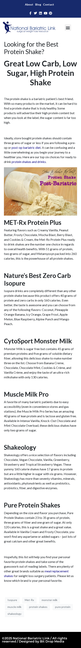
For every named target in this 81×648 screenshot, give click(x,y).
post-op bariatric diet (26, 147)
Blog (38, 4)
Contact (48, 4)
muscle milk (14, 606)
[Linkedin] (40, 13)
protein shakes (38, 606)
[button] (68, 27)
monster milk (49, 600)
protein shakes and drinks (29, 162)
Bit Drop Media (52, 641)
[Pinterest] (50, 13)
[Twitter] (35, 13)
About (29, 4)
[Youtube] (45, 13)
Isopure (12, 600)
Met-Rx (29, 600)
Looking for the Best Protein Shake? (31, 47)
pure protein (62, 606)
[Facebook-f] (30, 13)
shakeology (14, 613)
